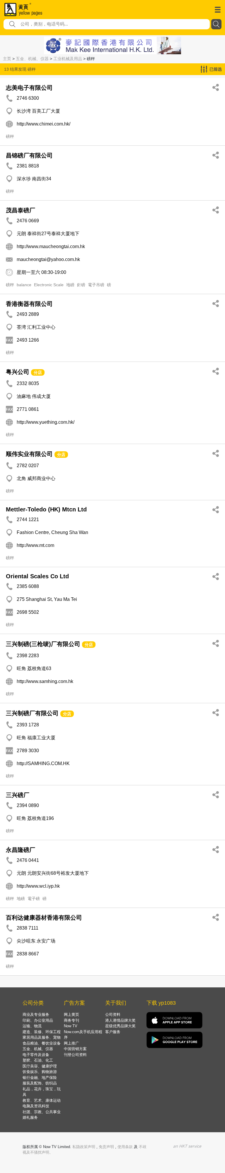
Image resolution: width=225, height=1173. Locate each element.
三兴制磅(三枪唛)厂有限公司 (43, 644)
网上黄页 (71, 1014)
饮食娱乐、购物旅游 (40, 1071)
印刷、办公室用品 (38, 1020)
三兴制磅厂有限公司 (32, 713)
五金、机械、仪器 (32, 58)
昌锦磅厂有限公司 (29, 155)
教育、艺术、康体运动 (42, 1100)
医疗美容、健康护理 (40, 1066)
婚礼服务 (30, 1117)
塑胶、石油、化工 (38, 1060)
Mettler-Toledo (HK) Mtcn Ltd (46, 509)
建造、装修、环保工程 (42, 1032)
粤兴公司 (17, 372)
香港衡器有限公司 (29, 304)
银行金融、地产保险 (40, 1077)
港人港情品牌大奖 (120, 1020)
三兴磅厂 (17, 795)
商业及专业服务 (36, 1014)
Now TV (70, 1026)
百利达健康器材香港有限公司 (44, 917)
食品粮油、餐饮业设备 (42, 1043)
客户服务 (112, 1032)
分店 (38, 372)
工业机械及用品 (67, 58)
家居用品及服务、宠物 (42, 1037)
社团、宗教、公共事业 (42, 1112)
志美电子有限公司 (29, 87)
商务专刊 (71, 1020)
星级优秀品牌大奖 (120, 1026)
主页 (7, 58)
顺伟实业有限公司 (29, 454)
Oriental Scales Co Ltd (37, 576)
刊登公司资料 (75, 1054)
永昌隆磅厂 (20, 850)
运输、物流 (32, 1026)
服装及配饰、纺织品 (40, 1083)
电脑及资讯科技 (36, 1106)
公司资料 (112, 1014)
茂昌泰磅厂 (20, 210)
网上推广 (71, 1043)
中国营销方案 (75, 1049)
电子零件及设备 (36, 1054)
